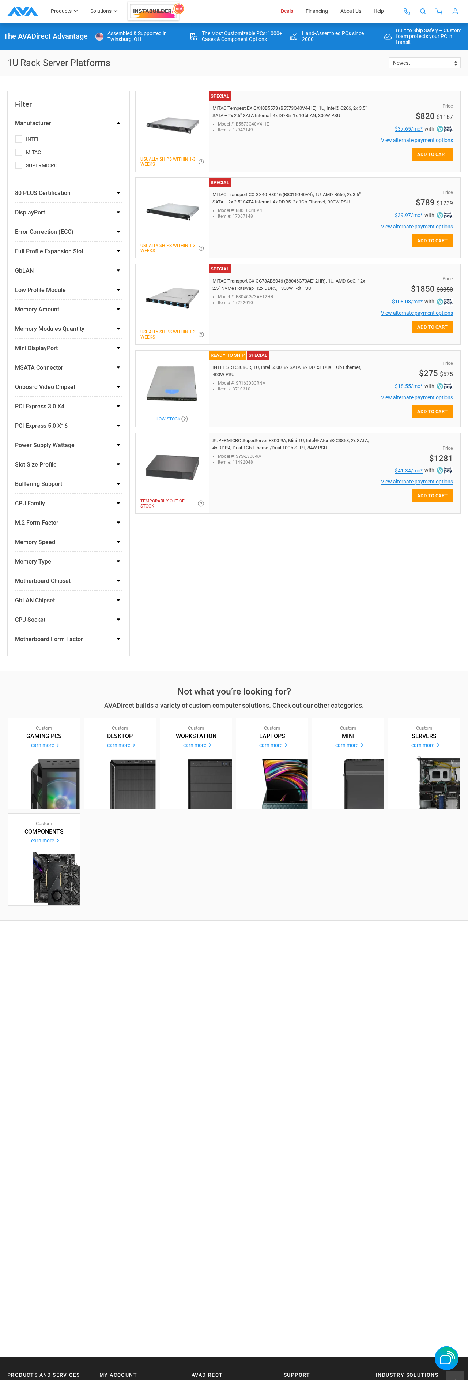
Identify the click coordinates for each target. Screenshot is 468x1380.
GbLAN (24, 270)
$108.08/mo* (407, 301)
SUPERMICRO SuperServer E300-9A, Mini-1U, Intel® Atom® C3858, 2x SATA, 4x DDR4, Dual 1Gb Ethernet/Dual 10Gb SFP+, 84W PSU (290, 444)
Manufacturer (33, 123)
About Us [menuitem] (350, 11)
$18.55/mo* (409, 386)
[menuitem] (156, 11)
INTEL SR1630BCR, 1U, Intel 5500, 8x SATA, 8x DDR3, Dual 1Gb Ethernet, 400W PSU (286, 370)
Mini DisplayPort (36, 348)
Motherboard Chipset (43, 580)
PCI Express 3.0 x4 (39, 406)
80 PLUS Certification (43, 193)
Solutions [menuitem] (101, 11)
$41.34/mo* (409, 471)
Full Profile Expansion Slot (49, 251)
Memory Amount (37, 309)
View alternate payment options (417, 140)
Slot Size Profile (36, 464)
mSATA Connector (39, 367)
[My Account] (455, 11)
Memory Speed (35, 542)
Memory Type (33, 561)
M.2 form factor (36, 522)
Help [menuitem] (379, 11)
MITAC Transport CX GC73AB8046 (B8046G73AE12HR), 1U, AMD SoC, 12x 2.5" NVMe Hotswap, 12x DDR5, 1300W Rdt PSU (288, 284)
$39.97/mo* (409, 215)
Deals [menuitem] (287, 11)
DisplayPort (30, 212)
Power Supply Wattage (45, 445)
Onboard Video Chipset (45, 387)
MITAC (33, 152)
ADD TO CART (432, 154)
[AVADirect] (22, 11)
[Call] (406, 11)
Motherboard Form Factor (49, 639)
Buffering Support (38, 483)
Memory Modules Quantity (49, 328)
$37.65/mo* (409, 129)
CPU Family (30, 503)
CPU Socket (30, 619)
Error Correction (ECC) (44, 231)
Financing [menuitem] (317, 11)
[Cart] (439, 11)
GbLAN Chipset (35, 600)
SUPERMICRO (42, 165)
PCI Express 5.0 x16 (41, 425)
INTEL (33, 139)
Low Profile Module (40, 290)
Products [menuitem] (61, 11)
